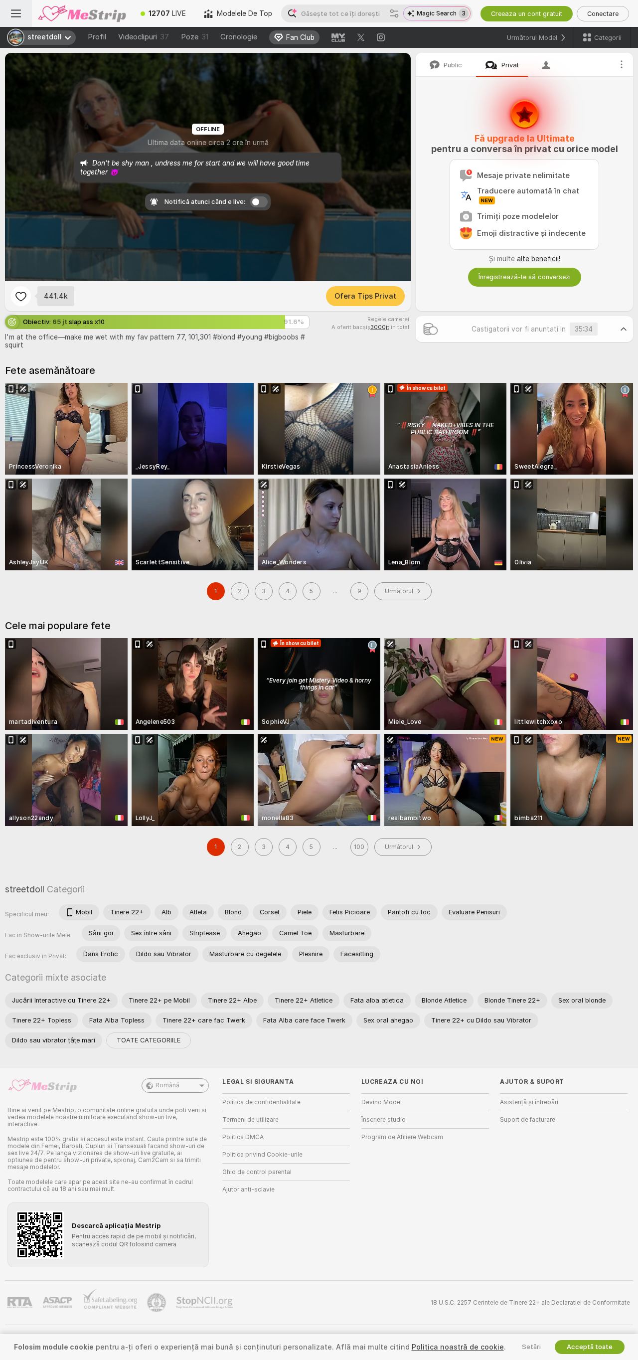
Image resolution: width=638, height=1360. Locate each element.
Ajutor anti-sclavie (248, 1189)
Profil (97, 36)
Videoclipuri (143, 36)
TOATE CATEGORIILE (148, 1040)
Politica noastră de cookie (458, 1347)
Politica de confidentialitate (261, 1102)
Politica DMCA (243, 1137)
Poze (194, 36)
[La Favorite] (21, 296)
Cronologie (238, 36)
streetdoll (24, 889)
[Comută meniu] (16, 13)
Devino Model (381, 1102)
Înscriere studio (383, 1119)
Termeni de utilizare (250, 1119)
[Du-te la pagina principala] (82, 13)
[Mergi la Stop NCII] (205, 1303)
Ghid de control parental (257, 1172)
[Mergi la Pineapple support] (157, 1302)
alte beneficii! (538, 259)
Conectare (603, 13)
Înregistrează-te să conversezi (524, 277)
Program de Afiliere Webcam (402, 1137)
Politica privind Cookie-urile (262, 1154)
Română (167, 1085)
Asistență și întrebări (529, 1102)
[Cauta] (394, 13)
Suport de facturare (527, 1119)
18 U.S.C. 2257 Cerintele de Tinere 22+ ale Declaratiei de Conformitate (530, 1302)
